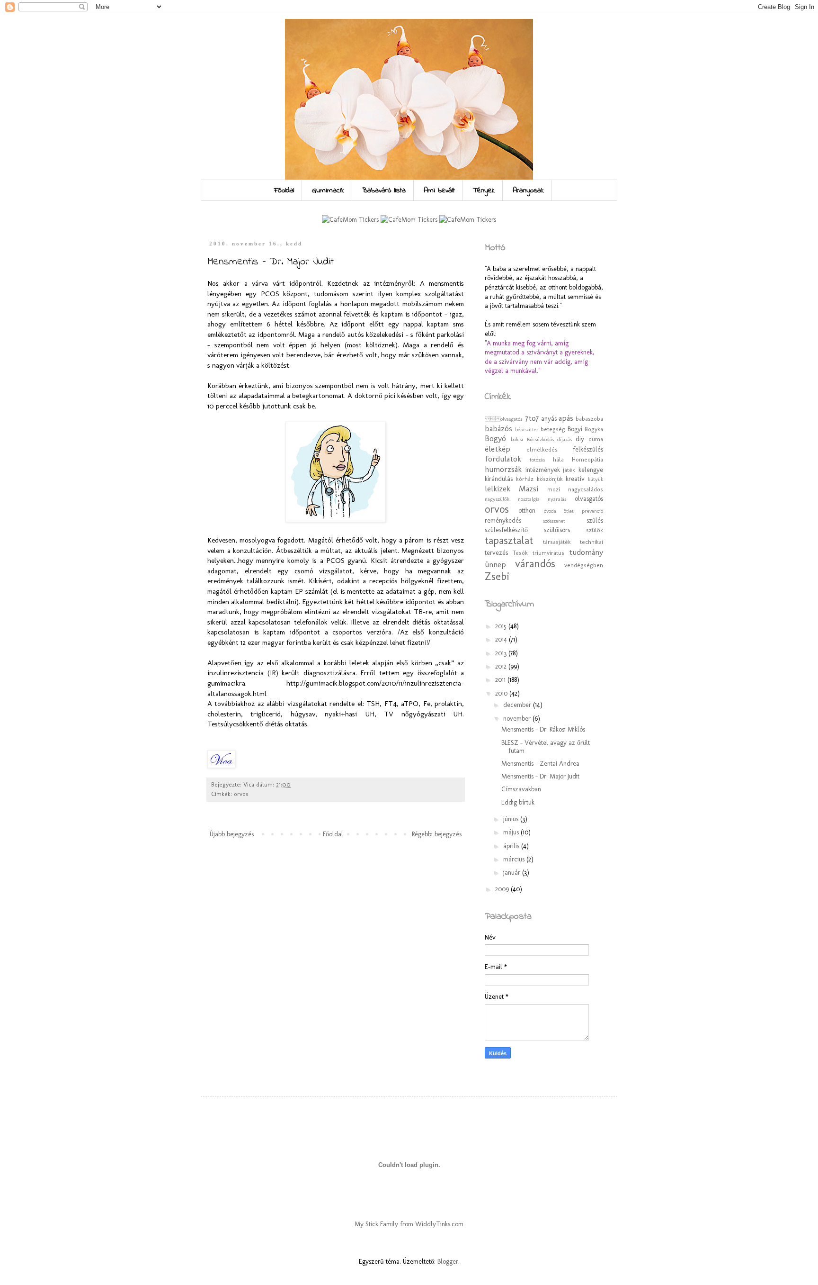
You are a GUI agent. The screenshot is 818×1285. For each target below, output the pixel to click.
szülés (595, 520)
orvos (241, 793)
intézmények (542, 470)
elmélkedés (542, 449)
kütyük (595, 479)
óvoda (550, 510)
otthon (526, 511)
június (511, 819)
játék (569, 469)
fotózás (537, 459)
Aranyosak (528, 190)
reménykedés (503, 520)
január (512, 873)
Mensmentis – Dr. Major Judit (540, 776)
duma (595, 439)
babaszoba (589, 418)
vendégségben (583, 565)
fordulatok (503, 458)
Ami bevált (439, 190)
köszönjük (550, 478)
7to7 (532, 418)
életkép (497, 448)
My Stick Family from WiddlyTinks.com (409, 1224)
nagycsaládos (585, 489)
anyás (549, 419)
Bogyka (594, 429)
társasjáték (557, 541)
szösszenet (554, 520)
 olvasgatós (504, 419)
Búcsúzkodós (540, 439)
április (512, 846)
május (512, 832)
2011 (501, 680)
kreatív (575, 479)
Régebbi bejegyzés (437, 834)
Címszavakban (521, 789)
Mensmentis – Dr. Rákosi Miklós (543, 729)
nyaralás (557, 499)
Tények (484, 190)
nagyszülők (497, 499)
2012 (501, 666)
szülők (594, 530)
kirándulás (499, 479)
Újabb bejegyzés (232, 834)
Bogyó (495, 438)
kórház (524, 478)
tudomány (586, 552)
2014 (502, 639)
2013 (501, 653)
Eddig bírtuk (517, 802)
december (518, 705)
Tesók (520, 552)
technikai (591, 541)
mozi (553, 489)
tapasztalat (509, 540)
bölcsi (517, 439)
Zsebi (497, 576)
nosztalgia (529, 499)
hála (558, 459)
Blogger (447, 1262)
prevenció (592, 510)
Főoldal (284, 190)
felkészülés (588, 449)
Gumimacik (328, 190)
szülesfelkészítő (506, 530)
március (514, 859)
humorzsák (503, 469)
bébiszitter (527, 429)
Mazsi (528, 488)
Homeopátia (587, 459)
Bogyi (575, 429)
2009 (503, 889)
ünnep (495, 564)
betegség (553, 429)
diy (580, 439)
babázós (498, 428)
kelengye (590, 470)
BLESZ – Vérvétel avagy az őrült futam (545, 747)
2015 (501, 626)
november (518, 719)
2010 (502, 693)
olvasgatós (589, 499)
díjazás (564, 439)
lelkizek (497, 488)
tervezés (496, 553)
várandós (535, 563)
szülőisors (557, 530)
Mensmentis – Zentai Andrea (540, 764)
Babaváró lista (384, 190)
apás (566, 418)
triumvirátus (548, 552)
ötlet (569, 510)
